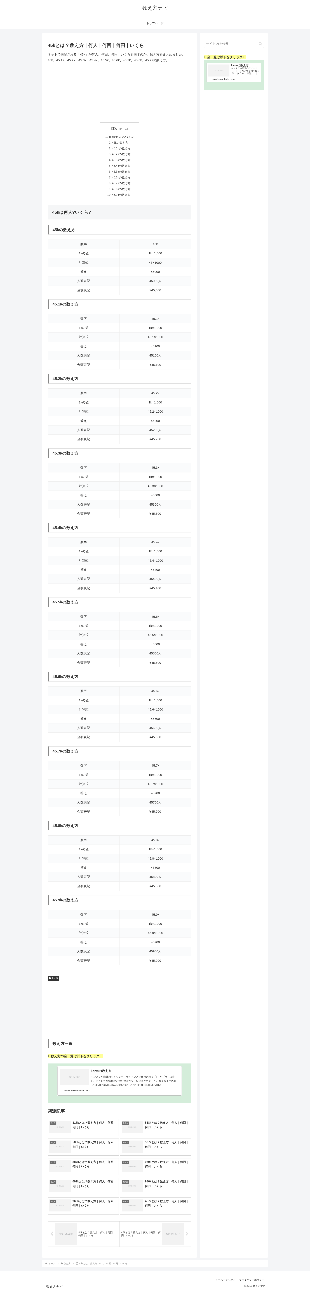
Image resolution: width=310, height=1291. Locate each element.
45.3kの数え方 (121, 160)
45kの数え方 (120, 142)
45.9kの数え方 (121, 194)
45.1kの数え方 (121, 148)
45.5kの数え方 (121, 171)
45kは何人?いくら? (120, 136)
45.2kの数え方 (121, 154)
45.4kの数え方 (121, 165)
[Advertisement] (119, 93)
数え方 (55, 978)
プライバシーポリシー (251, 1279)
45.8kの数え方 (121, 189)
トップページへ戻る (224, 1279)
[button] (260, 44)
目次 (114, 128)
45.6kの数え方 (121, 177)
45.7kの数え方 (121, 183)
